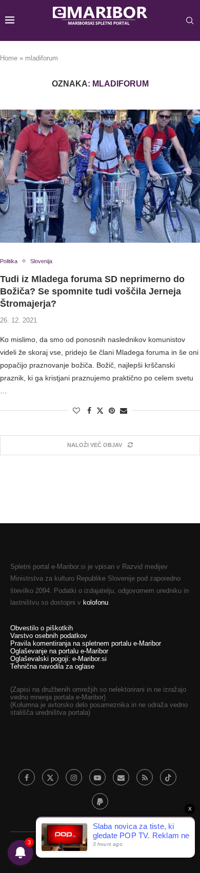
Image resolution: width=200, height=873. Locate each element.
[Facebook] (26, 777)
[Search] (190, 20)
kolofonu (95, 602)
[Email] (121, 777)
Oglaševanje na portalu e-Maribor (59, 651)
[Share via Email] (123, 411)
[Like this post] (76, 411)
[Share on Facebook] (89, 411)
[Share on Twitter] (100, 410)
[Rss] (144, 777)
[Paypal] (100, 801)
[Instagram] (74, 777)
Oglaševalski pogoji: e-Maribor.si (58, 659)
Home (8, 58)
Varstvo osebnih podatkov (48, 636)
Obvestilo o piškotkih (41, 628)
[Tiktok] (168, 777)
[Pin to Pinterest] (112, 411)
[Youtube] (97, 777)
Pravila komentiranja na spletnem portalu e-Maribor (85, 643)
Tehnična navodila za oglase (52, 666)
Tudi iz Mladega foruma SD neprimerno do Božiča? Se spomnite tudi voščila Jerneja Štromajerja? (92, 291)
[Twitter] (50, 777)
